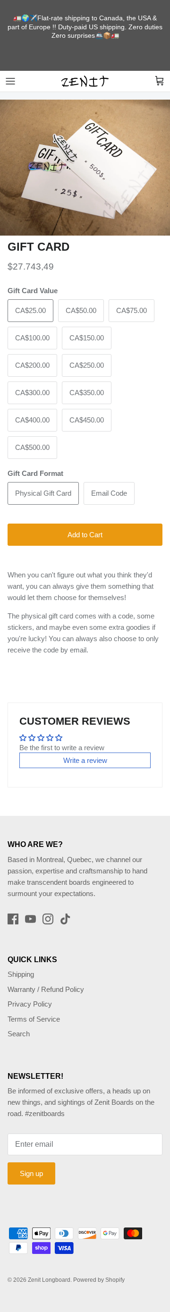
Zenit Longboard (49, 1280)
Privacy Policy (30, 1004)
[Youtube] (30, 919)
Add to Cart (85, 535)
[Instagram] (47, 919)
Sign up (31, 1173)
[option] (85, 168)
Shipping (21, 974)
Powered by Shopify (99, 1280)
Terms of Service (34, 1019)
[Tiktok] (65, 919)
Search (19, 1034)
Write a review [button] (85, 760)
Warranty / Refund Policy (46, 989)
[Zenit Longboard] (85, 81)
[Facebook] (13, 919)
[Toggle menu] (10, 81)
